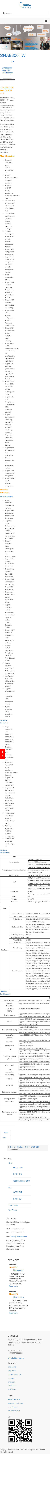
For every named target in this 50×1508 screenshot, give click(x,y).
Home (12, 1147)
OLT (27, 1147)
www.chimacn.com (14, 1453)
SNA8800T (13, 1294)
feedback (2, 754)
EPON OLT (35, 1147)
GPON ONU (18, 1167)
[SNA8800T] (18, 1297)
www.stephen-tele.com (15, 1457)
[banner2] (25, 43)
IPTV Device (13, 1205)
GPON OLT (17, 1192)
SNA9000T (13, 1348)
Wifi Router (12, 1210)
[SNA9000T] (18, 1351)
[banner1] (25, 30)
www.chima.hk (12, 1461)
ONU (10, 1163)
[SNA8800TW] (18, 1324)
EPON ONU (17, 1174)
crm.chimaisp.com (14, 1464)
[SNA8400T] (18, 1270)
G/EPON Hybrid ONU (21, 1181)
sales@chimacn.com (19, 1237)
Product (20, 1147)
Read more (13, 1286)
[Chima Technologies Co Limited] (25, 5)
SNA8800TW (13, 55)
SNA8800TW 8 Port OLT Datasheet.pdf (7, 70)
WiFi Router (12, 1439)
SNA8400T (13, 1267)
